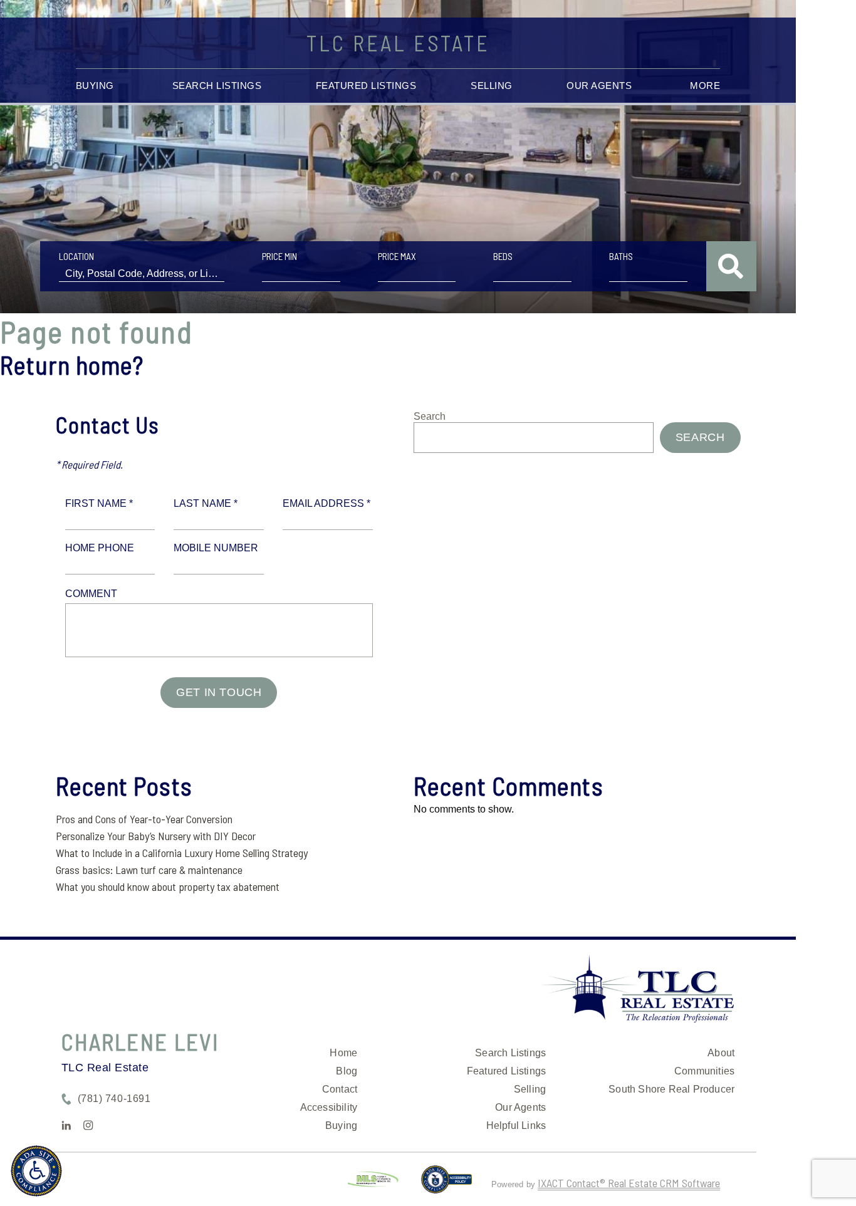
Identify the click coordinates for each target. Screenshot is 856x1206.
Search (430, 416)
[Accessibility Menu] (36, 1171)
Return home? (72, 365)
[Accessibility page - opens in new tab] (446, 1185)
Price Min (279, 256)
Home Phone (99, 548)
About (720, 1052)
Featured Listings (366, 85)
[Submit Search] (731, 266)
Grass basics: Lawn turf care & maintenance (149, 869)
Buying (95, 85)
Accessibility (329, 1107)
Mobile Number (216, 548)
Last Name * (205, 503)
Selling (492, 85)
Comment (91, 593)
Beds (503, 256)
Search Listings (217, 85)
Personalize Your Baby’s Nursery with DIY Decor (156, 836)
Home (343, 1052)
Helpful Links (516, 1125)
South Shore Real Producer (671, 1089)
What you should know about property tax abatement (167, 886)
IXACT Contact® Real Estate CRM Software (629, 1183)
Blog (346, 1071)
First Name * (99, 503)
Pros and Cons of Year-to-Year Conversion (144, 819)
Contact (339, 1089)
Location (76, 256)
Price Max (397, 256)
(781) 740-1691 (114, 1098)
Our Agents (599, 85)
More (705, 85)
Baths (621, 256)
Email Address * (326, 503)
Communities (704, 1071)
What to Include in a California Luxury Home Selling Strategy (182, 853)
